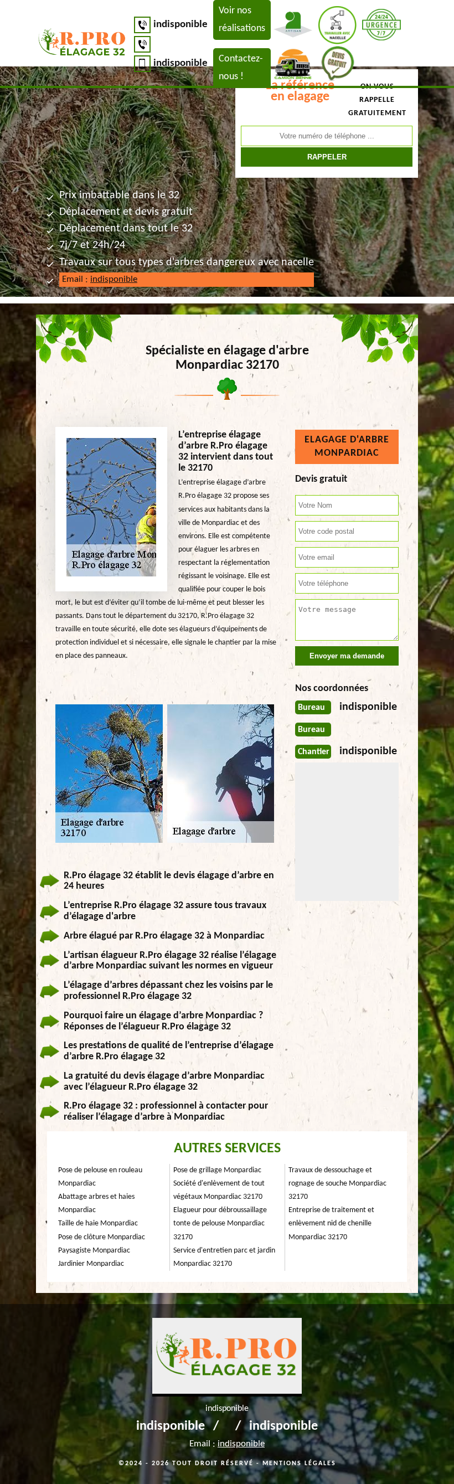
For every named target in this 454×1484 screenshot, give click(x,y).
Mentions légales (299, 1463)
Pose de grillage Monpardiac (217, 1170)
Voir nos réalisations (242, 20)
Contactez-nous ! (241, 68)
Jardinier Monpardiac (91, 1264)
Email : (99, 279)
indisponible (180, 24)
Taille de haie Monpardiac (98, 1223)
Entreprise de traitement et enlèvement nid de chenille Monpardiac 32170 (331, 1223)
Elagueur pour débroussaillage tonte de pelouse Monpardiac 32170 (220, 1223)
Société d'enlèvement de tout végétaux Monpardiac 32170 (219, 1190)
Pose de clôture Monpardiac (101, 1237)
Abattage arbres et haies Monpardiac (96, 1203)
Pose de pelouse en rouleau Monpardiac (100, 1177)
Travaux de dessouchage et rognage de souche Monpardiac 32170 (337, 1183)
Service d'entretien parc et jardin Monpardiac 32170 (224, 1257)
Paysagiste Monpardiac (94, 1250)
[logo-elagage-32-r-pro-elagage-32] (82, 44)
